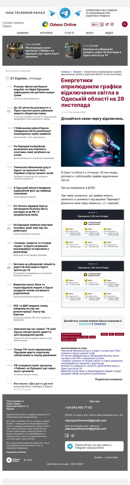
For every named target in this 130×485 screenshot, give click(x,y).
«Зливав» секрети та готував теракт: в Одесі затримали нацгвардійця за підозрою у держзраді (91, 362)
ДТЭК (92, 337)
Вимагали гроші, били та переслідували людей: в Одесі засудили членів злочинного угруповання (91, 372)
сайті (104, 203)
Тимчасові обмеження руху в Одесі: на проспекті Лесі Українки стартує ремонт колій (90, 351)
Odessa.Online (95, 447)
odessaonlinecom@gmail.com (85, 428)
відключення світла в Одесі (75, 337)
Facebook (85, 323)
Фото (89, 32)
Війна (104, 334)
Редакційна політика (16, 452)
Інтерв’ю (46, 32)
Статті (69, 32)
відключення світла (71, 334)
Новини (22, 32)
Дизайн (98, 457)
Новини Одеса (68, 340)
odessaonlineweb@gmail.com (85, 420)
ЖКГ (111, 334)
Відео (109, 32)
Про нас (94, 401)
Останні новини (18, 71)
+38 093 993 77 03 (78, 407)
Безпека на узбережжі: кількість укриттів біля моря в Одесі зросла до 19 (90, 367)
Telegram (100, 323)
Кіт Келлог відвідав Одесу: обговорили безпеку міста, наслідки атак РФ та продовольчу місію (90, 357)
